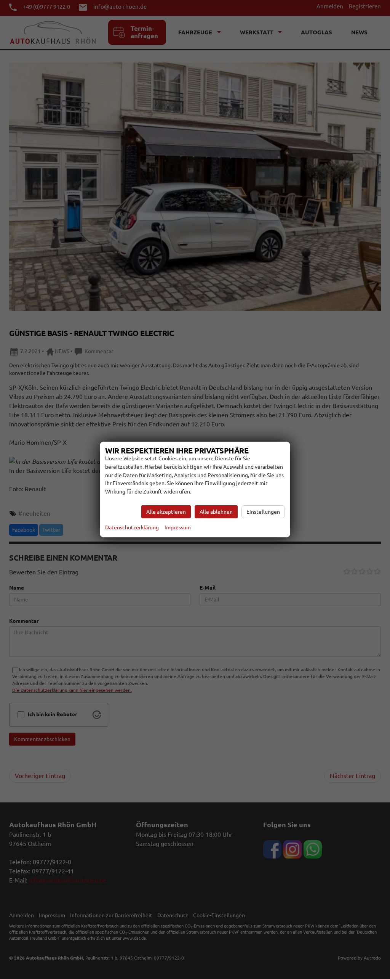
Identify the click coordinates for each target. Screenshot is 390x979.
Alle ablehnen (216, 512)
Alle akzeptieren (166, 512)
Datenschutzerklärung (132, 527)
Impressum (178, 527)
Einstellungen (263, 512)
